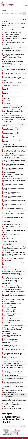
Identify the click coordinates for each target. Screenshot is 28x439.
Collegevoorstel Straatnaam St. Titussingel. (11, 88)
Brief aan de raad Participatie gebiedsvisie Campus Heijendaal (11, 132)
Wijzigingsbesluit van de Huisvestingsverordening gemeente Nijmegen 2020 (12, 341)
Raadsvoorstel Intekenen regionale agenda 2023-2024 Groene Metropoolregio (13, 168)
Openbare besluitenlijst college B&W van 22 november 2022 (13, 28)
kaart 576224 (7, 103)
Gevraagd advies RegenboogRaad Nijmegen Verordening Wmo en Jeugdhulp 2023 (13, 295)
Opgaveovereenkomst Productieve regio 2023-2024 (14, 201)
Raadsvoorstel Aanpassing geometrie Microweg (13, 231)
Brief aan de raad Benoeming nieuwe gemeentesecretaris (13, 218)
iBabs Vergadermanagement (9, 438)
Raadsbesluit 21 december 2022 (12, 83)
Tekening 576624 (8, 238)
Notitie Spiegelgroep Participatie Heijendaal (12, 140)
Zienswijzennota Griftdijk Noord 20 (14, 258)
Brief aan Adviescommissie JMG (13, 303)
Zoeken (3, 10)
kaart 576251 (7, 100)
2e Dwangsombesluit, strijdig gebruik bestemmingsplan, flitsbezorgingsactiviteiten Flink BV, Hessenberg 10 (13, 64)
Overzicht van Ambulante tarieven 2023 (14, 291)
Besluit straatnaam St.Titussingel (13, 96)
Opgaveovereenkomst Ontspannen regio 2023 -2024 (12, 196)
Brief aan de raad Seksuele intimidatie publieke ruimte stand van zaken (13, 156)
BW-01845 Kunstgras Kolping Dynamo (14, 408)
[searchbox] (11, 13)
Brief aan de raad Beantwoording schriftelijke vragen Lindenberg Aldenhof (13, 354)
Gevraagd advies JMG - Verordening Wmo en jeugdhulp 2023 (13, 300)
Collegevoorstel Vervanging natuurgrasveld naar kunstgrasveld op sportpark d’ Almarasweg (12, 404)
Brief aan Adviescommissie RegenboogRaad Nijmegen (10, 306)
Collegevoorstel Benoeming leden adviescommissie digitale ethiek (12, 382)
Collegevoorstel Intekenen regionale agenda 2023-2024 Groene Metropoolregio (13, 164)
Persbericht (7, 221)
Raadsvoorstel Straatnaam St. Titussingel (11, 92)
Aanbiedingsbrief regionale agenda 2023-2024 (12, 184)
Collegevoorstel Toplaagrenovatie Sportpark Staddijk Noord (12, 391)
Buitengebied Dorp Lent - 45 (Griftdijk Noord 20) (13, 263)
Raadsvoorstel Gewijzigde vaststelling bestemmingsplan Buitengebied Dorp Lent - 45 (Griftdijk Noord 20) (14, 254)
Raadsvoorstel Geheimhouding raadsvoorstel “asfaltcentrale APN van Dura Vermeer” (13, 79)
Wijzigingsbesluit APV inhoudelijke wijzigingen (13, 43)
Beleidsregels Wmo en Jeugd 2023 (13, 320)
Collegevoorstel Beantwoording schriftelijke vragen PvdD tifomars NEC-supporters (13, 367)
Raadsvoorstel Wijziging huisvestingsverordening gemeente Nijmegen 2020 (11, 335)
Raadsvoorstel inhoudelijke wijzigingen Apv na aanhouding (14, 39)
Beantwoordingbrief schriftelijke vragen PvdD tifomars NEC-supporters (12, 372)
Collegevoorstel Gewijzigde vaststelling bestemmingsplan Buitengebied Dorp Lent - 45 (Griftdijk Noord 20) (14, 248)
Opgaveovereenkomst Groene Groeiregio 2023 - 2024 (11, 192)
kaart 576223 (7, 98)
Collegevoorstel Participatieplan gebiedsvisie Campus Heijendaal (12, 128)
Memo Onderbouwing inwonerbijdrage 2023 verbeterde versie (13, 175)
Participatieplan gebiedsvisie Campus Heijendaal (13, 136)
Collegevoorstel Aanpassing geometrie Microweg (13, 227)
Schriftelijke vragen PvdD (11, 375)
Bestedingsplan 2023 (9, 172)
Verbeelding (7, 260)
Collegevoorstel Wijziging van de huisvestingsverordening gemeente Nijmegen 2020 (12, 329)
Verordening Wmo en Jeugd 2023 (13, 318)
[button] (24, 13)
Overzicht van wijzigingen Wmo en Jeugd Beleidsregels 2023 (12, 314)
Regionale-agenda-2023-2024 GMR (13, 208)
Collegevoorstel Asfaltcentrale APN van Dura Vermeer (14, 74)
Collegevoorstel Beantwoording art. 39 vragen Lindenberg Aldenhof (13, 350)
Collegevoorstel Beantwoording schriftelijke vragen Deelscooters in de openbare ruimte (12, 111)
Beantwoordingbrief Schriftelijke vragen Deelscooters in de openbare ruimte (13, 116)
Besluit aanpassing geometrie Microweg (11, 235)
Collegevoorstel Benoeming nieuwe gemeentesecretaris (13, 214)
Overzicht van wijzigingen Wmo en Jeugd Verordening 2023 (12, 310)
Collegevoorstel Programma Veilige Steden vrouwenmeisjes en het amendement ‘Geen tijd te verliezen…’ (14, 151)
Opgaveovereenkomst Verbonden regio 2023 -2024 (13, 205)
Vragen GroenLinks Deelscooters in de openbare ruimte (13, 120)
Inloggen (22, 438)
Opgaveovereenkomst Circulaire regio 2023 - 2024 (13, 188)
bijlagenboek (7, 267)
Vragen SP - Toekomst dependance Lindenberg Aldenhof (12, 358)
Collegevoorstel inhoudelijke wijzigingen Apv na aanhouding (11, 35)
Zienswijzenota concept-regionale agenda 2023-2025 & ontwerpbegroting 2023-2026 (14, 180)
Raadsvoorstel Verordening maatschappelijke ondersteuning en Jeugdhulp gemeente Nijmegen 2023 (12, 287)
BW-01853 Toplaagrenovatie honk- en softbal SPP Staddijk (13, 395)
